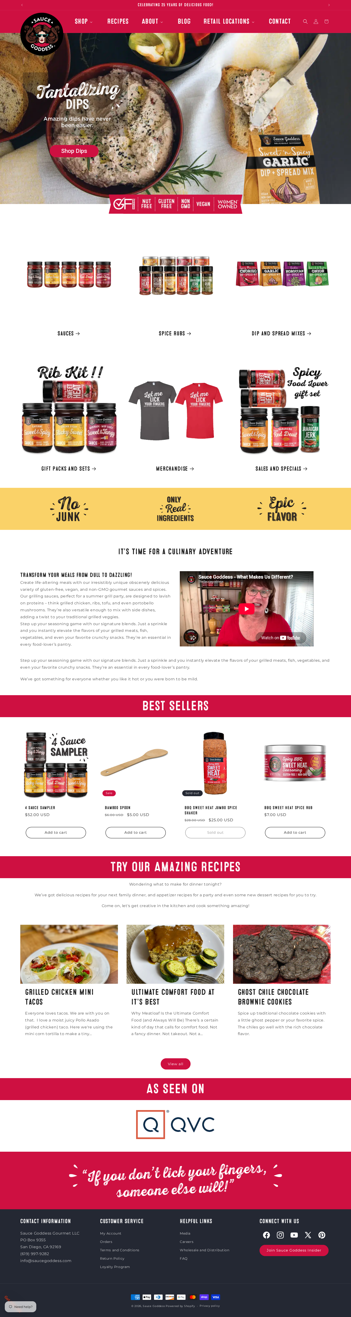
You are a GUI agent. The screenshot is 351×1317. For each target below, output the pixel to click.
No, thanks (222, 721)
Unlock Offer (222, 692)
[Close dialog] (262, 591)
